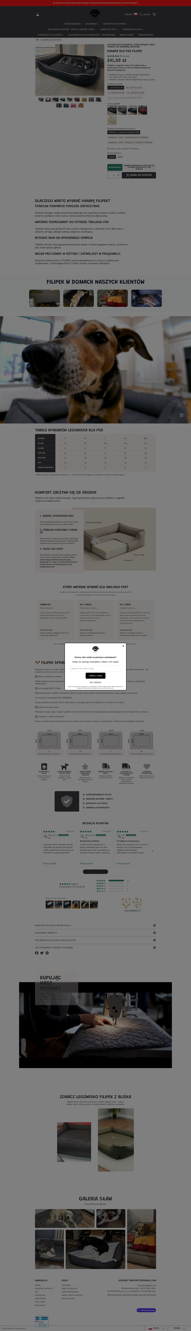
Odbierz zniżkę (95, 676)
